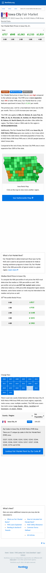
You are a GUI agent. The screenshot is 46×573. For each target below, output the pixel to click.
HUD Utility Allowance (35, 525)
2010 (29, 379)
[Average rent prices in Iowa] (4, 422)
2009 (23, 379)
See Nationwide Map (22, 198)
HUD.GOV (13, 560)
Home (3, 8)
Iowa (15, 8)
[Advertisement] (23, 67)
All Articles (31, 535)
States (9, 8)
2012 (4, 383)
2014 (17, 383)
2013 (10, 383)
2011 (36, 379)
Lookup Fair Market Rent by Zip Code (22, 451)
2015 (23, 383)
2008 (17, 379)
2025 (10, 392)
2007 (10, 379)
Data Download (31, 552)
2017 (36, 383)
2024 (4, 392)
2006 (4, 379)
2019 (10, 388)
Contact (23, 555)
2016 (29, 383)
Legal (38, 552)
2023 (36, 388)
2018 (4, 388)
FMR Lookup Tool (20, 552)
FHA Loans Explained (14, 525)
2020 (17, 388)
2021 (23, 388)
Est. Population (39, 416)
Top (43, 543)
